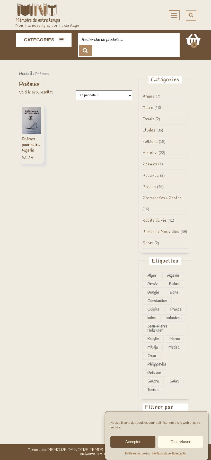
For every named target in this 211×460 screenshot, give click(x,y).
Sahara (153, 381)
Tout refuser (180, 441)
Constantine (157, 301)
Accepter (132, 441)
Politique (151, 175)
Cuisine (153, 309)
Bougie (153, 292)
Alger (151, 275)
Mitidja (152, 347)
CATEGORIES (39, 39)
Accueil (25, 74)
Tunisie (153, 389)
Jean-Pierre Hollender (157, 328)
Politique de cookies (137, 454)
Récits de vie (154, 220)
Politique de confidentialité (169, 454)
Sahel (174, 381)
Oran (151, 356)
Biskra (174, 284)
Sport (148, 243)
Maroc (175, 339)
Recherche (85, 50)
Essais (148, 119)
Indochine (173, 318)
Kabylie (153, 339)
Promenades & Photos (162, 198)
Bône (174, 292)
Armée (149, 96)
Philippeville (156, 364)
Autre (148, 107)
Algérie (173, 275)
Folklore (150, 141)
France (176, 309)
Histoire (150, 153)
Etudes (149, 130)
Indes (151, 318)
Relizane (154, 372)
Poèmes (150, 164)
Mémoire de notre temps (37, 20)
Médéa (174, 347)
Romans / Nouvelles (161, 231)
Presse (149, 187)
